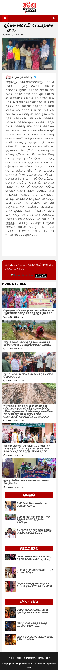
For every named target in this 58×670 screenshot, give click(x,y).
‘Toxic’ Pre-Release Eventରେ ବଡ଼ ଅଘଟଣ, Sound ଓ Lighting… (34, 558)
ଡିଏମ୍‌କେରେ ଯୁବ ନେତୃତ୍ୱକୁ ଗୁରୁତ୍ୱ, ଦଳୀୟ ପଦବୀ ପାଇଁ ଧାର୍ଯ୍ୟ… (34, 531)
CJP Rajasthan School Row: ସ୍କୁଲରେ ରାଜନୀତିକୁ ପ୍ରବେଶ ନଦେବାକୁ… (33, 519)
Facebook (20, 658)
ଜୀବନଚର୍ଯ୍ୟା (29, 602)
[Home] (5, 18)
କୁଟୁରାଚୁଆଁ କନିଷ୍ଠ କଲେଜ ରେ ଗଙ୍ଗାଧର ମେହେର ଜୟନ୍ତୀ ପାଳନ (26, 482)
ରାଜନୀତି (29, 495)
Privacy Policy (43, 658)
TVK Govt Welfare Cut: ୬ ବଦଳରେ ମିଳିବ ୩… (32, 504)
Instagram (31, 658)
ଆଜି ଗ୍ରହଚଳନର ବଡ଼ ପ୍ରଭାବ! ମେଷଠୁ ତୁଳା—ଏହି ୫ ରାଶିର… (35, 638)
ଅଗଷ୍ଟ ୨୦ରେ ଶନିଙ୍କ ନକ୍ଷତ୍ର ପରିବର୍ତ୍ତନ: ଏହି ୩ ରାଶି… (32, 624)
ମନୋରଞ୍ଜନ (29, 548)
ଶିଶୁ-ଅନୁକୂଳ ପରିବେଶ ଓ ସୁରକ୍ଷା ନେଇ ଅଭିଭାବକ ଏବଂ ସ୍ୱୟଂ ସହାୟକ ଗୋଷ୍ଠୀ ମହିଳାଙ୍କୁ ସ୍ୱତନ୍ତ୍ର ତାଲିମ (28, 312)
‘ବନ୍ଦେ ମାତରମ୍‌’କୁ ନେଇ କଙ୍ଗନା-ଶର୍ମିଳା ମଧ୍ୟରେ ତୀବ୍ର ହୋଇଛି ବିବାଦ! (34, 585)
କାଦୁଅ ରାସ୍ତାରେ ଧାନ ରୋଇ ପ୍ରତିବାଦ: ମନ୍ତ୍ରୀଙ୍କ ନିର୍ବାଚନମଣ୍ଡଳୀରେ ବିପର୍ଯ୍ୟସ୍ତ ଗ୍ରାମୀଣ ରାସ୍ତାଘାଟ (27, 343)
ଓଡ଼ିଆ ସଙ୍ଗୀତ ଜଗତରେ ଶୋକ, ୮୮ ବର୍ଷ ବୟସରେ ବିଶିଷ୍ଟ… (35, 571)
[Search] (54, 18)
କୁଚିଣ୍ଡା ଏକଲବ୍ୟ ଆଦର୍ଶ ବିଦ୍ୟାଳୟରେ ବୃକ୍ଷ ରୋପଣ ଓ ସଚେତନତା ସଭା (28, 375)
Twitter (11, 658)
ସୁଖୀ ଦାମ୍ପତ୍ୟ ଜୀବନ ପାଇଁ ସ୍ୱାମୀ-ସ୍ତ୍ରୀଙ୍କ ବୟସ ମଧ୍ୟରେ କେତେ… (33, 611)
